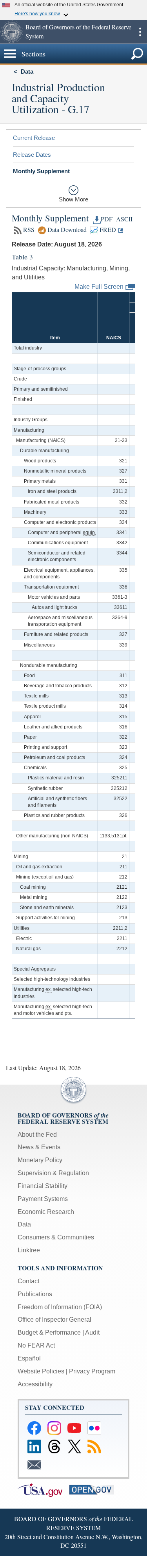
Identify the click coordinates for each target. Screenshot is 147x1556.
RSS (28, 229)
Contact (28, 1281)
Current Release (34, 137)
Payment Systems (43, 1199)
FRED (107, 229)
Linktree (29, 1250)
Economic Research (46, 1211)
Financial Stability (42, 1186)
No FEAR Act (36, 1345)
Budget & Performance (49, 1332)
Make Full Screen (98, 286)
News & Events (39, 1147)
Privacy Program (92, 1371)
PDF (107, 219)
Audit (92, 1332)
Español (29, 1358)
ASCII (123, 219)
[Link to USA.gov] (43, 1489)
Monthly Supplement (41, 171)
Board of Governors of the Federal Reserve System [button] (78, 31)
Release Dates (32, 154)
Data (27, 71)
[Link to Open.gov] (94, 1489)
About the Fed (37, 1134)
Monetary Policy (40, 1160)
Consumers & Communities (56, 1237)
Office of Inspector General (54, 1319)
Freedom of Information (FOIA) (60, 1307)
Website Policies (41, 1371)
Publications (35, 1294)
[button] (12, 31)
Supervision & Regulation (53, 1173)
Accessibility (35, 1384)
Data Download (66, 229)
